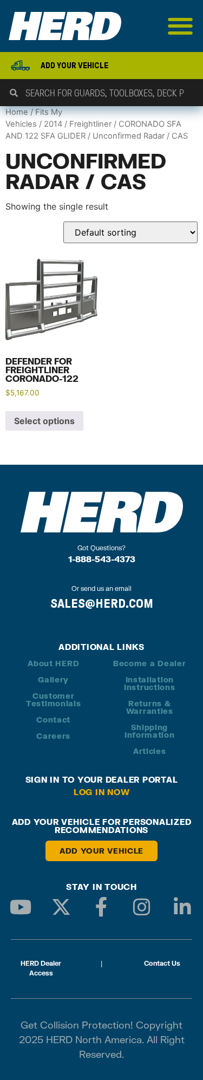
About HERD (53, 663)
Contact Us (162, 963)
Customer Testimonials (53, 699)
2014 (53, 124)
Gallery (53, 679)
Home (16, 112)
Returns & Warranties (149, 707)
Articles (149, 751)
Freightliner (90, 124)
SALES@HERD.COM (101, 603)
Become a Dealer (149, 663)
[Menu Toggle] (180, 26)
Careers (53, 735)
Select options (44, 420)
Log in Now (102, 792)
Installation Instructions (149, 683)
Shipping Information (150, 731)
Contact (53, 719)
